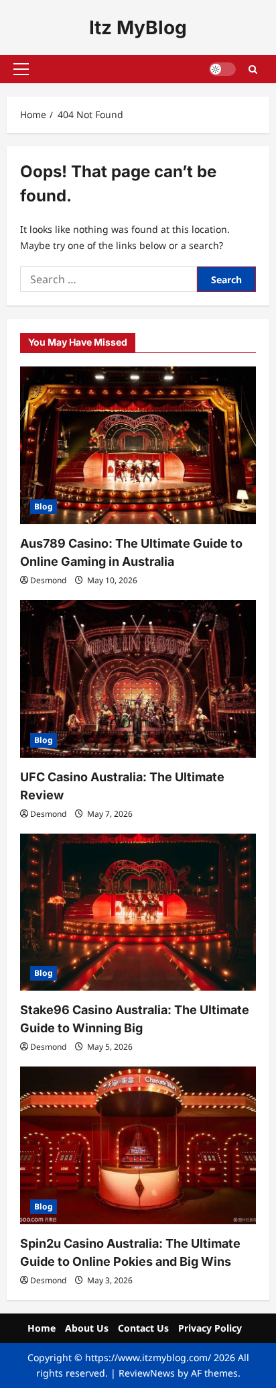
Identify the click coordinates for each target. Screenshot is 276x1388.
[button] (21, 69)
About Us (87, 1328)
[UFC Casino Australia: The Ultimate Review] (138, 679)
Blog (43, 506)
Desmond (48, 580)
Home (41, 1328)
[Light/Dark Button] (222, 69)
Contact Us (143, 1328)
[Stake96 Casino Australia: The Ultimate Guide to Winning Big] (138, 912)
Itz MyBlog (138, 27)
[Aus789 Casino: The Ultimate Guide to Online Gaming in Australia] (138, 445)
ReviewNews (147, 1373)
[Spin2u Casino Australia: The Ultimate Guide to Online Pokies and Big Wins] (138, 1145)
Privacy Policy (210, 1328)
